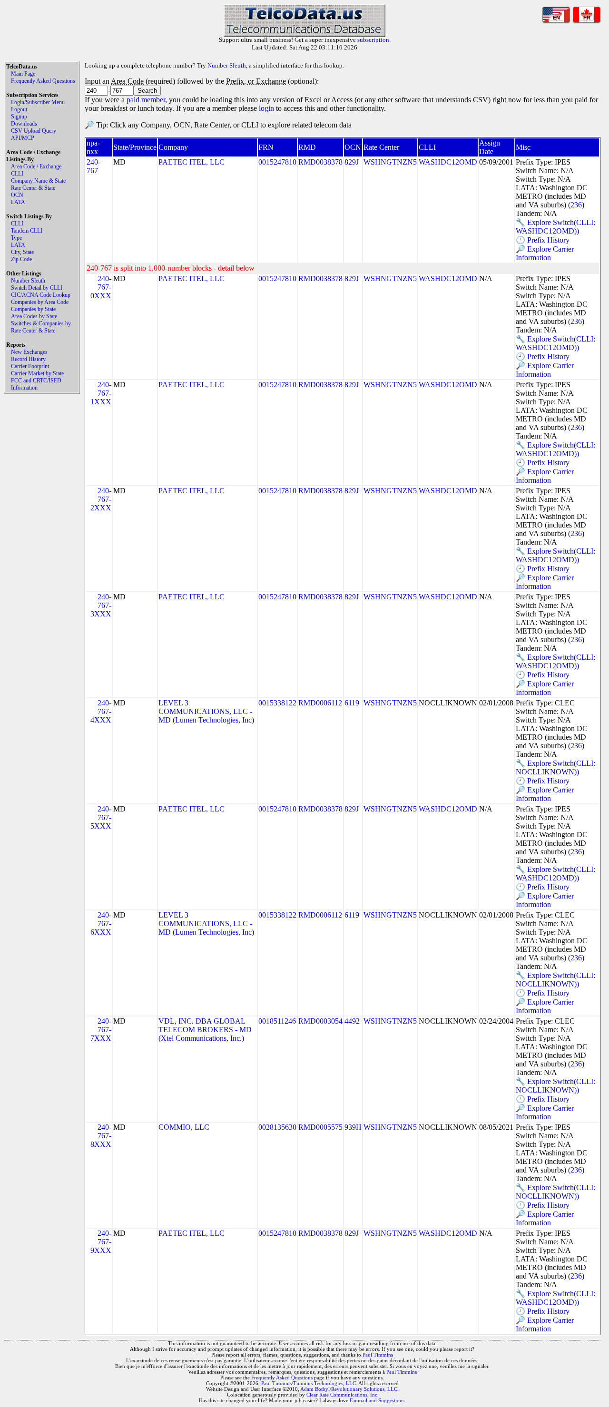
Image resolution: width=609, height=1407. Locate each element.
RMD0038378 (320, 162)
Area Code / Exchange (36, 166)
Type (16, 237)
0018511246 (277, 1021)
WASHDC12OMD (448, 162)
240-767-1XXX (100, 393)
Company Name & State (38, 180)
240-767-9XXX (100, 1241)
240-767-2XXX (100, 499)
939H (353, 1127)
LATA (18, 202)
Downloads (24, 123)
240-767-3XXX (100, 605)
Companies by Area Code (40, 302)
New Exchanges (29, 352)
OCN (17, 195)
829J (351, 162)
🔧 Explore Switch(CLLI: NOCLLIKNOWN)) (555, 767)
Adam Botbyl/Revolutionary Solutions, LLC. (349, 1389)
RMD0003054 (320, 1021)
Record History (28, 359)
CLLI (17, 173)
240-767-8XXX (100, 1135)
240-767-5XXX (100, 817)
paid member (146, 100)
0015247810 (277, 162)
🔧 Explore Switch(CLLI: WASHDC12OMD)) (555, 226)
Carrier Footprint (30, 366)
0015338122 (277, 703)
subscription (373, 39)
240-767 (93, 166)
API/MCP (22, 138)
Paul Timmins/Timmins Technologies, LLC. (309, 1383)
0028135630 (277, 1127)
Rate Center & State (33, 188)
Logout (19, 109)
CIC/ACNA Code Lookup (40, 295)
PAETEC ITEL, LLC (191, 162)
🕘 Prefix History (543, 240)
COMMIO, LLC (183, 1127)
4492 (352, 1021)
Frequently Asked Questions (43, 81)
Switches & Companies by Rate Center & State (41, 327)
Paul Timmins (378, 1355)
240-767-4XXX (100, 711)
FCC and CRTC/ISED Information (36, 384)
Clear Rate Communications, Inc (341, 1394)
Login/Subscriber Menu (38, 102)
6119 (351, 703)
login (266, 108)
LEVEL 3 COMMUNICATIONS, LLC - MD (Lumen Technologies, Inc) (206, 711)
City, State (22, 252)
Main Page (23, 73)
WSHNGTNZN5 (390, 162)
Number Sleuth (28, 280)
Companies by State (33, 309)
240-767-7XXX (100, 1029)
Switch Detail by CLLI (36, 287)
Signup (19, 116)
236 (576, 205)
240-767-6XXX (100, 923)
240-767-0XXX (100, 287)
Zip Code (21, 259)
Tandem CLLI (26, 230)
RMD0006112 (320, 703)
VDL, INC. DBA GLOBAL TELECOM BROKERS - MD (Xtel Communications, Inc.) (205, 1029)
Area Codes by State (34, 316)
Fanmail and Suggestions (377, 1400)
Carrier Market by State (37, 373)
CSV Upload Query (33, 130)
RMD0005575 (320, 1127)
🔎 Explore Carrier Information (545, 253)
